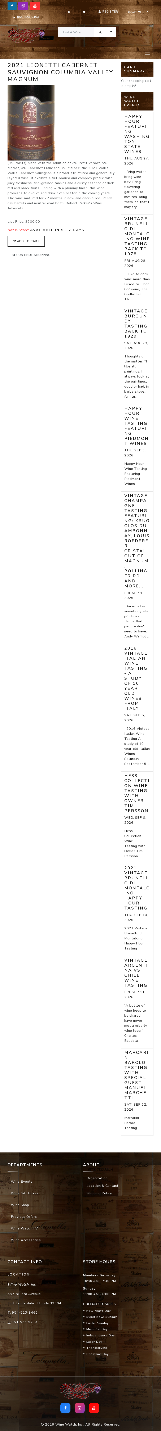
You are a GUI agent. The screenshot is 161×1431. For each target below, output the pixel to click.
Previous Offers (24, 1216)
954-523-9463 (27, 17)
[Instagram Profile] (23, 6)
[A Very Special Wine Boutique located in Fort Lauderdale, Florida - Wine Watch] (24, 35)
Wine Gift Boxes (25, 1193)
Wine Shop (20, 1205)
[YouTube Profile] (35, 6)
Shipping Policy (99, 1193)
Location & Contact (102, 1185)
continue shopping (33, 255)
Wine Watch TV (24, 1228)
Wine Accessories (26, 1240)
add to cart (27, 241)
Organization (97, 1178)
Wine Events (21, 1181)
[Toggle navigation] (147, 53)
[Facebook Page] (12, 6)
